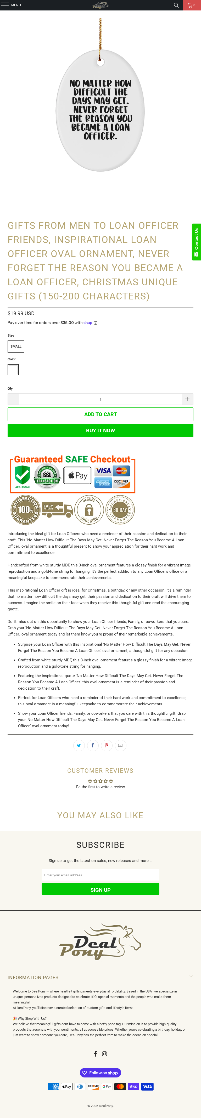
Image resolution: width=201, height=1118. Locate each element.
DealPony (106, 1106)
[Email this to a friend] (120, 745)
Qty (10, 388)
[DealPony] (100, 5)
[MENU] (2, 5)
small (15, 346)
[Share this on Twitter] (79, 745)
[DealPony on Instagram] (105, 1054)
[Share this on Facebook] (93, 745)
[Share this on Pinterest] (107, 745)
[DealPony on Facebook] (96, 1054)
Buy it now (100, 430)
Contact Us (196, 240)
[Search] (176, 5)
